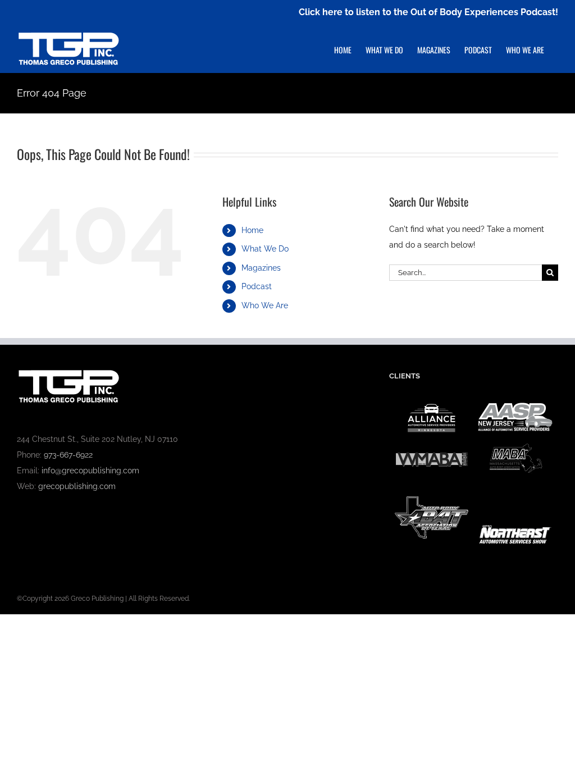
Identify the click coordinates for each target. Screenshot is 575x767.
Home (252, 230)
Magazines (261, 267)
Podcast (256, 286)
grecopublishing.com (77, 486)
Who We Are (264, 305)
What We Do (265, 248)
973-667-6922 (68, 454)
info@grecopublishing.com (90, 470)
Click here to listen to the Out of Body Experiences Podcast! (428, 12)
